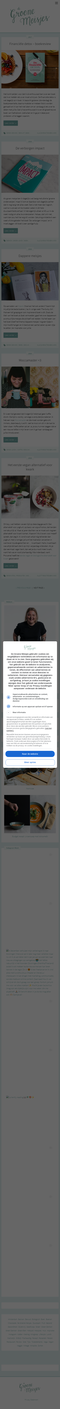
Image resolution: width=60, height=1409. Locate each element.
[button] (30, 712)
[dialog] (30, 704)
